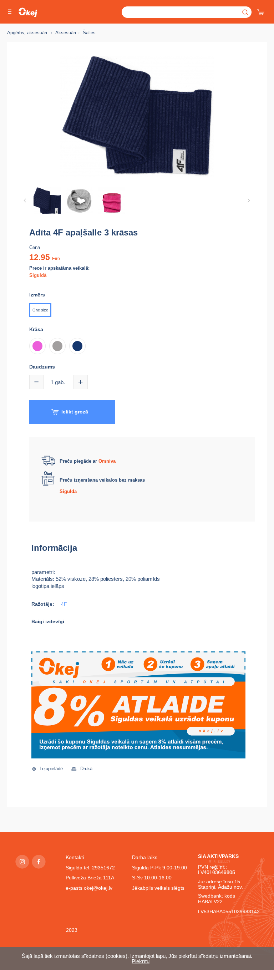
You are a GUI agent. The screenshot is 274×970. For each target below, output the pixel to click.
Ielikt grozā (74, 412)
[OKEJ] (28, 12)
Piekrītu (140, 961)
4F (64, 604)
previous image (25, 200)
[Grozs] (261, 10)
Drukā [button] (86, 768)
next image (248, 200)
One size (40, 310)
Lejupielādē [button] (51, 768)
